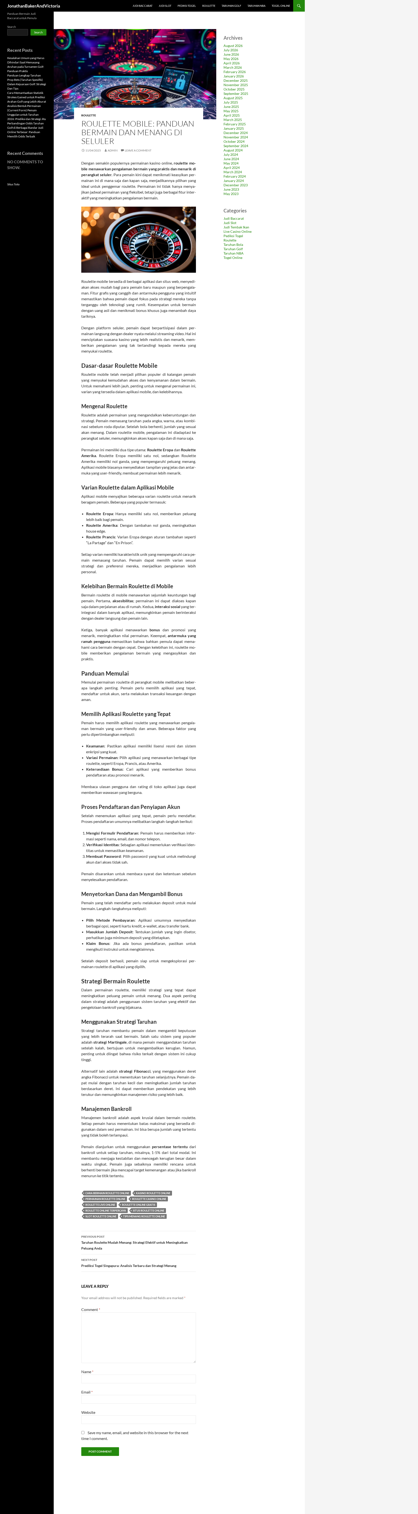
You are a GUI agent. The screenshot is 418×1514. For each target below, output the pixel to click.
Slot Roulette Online (100, 1216)
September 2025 (236, 93)
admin (113, 150)
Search (11, 27)
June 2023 (231, 189)
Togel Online (281, 5)
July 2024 (231, 154)
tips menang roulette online (144, 1216)
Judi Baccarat (142, 5)
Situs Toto (13, 184)
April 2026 (232, 63)
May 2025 (231, 111)
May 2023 (231, 194)
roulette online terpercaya (105, 1210)
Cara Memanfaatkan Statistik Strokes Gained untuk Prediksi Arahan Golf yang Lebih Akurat (26, 97)
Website (88, 1412)
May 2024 (231, 163)
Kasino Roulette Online (153, 1193)
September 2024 (236, 146)
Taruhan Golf (231, 5)
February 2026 (235, 72)
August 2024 (233, 150)
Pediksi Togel (187, 5)
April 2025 (232, 115)
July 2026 (231, 50)
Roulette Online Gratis (138, 1204)
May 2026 (231, 59)
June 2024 (231, 159)
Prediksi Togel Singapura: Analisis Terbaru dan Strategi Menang (128, 1263)
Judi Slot (165, 5)
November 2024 (236, 137)
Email (87, 1392)
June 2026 (231, 54)
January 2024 (234, 181)
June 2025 (231, 107)
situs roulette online (148, 1210)
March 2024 (233, 172)
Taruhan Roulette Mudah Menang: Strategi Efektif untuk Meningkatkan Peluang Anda (134, 1242)
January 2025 (234, 128)
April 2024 (232, 168)
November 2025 (236, 85)
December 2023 (236, 185)
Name (87, 1371)
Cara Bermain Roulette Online (107, 1193)
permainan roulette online (105, 1198)
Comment (90, 1309)
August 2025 (233, 98)
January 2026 (234, 76)
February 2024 (235, 176)
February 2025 (235, 124)
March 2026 (233, 67)
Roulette (208, 5)
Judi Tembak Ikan (236, 227)
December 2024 (236, 133)
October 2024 (234, 141)
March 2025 (233, 120)
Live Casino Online (238, 231)
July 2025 (231, 102)
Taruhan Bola (233, 244)
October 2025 (234, 89)
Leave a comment (138, 150)
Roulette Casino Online (149, 1198)
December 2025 (236, 80)
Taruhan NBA (256, 5)
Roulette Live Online (100, 1204)
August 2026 (233, 46)
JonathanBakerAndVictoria (33, 5)
